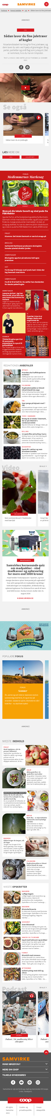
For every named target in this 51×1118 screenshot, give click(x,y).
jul (25, 30)
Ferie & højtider (15, 10)
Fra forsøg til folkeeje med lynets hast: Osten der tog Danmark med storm (24, 271)
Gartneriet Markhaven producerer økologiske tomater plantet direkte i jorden (23, 247)
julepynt (30, 157)
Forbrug (4, 10)
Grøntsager (10, 255)
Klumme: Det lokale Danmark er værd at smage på (25, 236)
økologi (8, 243)
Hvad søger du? (11, 1064)
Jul (26, 10)
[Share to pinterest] (27, 67)
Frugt (7, 233)
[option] (23, 128)
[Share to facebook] (21, 67)
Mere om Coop (10, 1069)
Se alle (42, 466)
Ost (6, 267)
